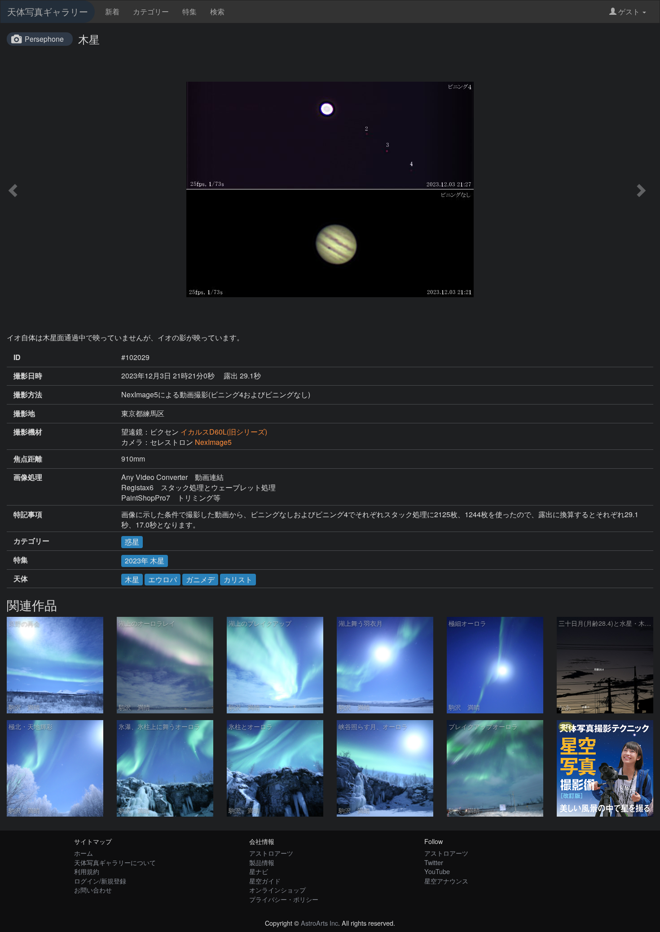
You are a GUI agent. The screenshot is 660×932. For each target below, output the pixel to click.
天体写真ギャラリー (47, 11)
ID (17, 357)
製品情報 (261, 862)
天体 (20, 579)
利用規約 (86, 871)
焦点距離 (27, 459)
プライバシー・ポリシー (283, 899)
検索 (217, 11)
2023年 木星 (144, 560)
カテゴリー (151, 11)
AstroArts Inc (319, 923)
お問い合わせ (93, 889)
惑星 (132, 541)
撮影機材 (27, 432)
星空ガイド (265, 880)
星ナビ (258, 871)
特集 (189, 11)
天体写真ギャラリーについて (115, 862)
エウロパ (162, 579)
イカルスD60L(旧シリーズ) (223, 431)
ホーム (83, 852)
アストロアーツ (271, 852)
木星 (132, 579)
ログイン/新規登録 (100, 880)
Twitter (433, 862)
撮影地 (24, 413)
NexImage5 (213, 442)
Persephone (44, 39)
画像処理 (27, 477)
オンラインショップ (277, 889)
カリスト (238, 579)
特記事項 (27, 514)
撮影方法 (27, 395)
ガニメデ (200, 579)
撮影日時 (27, 376)
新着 (112, 11)
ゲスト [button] (629, 11)
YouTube (437, 871)
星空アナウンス (446, 880)
